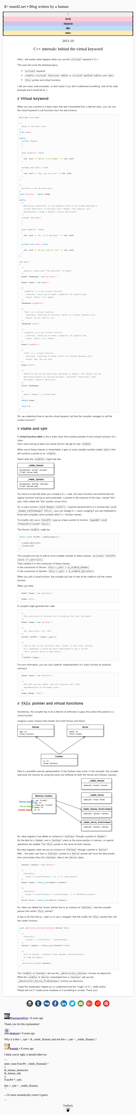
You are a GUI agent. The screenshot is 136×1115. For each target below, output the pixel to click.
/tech (68, 18)
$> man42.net (15, 6)
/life (68, 28)
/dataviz (68, 23)
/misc (68, 32)
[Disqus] (68, 1056)
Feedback (68, 1105)
